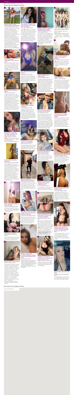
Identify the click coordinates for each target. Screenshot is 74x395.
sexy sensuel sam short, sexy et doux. (28, 72)
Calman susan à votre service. (11, 261)
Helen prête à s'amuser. (10, 233)
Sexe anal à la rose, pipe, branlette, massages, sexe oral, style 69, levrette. (10, 134)
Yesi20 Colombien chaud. (60, 155)
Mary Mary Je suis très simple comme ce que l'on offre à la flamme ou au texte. (28, 213)
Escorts (5, 3)
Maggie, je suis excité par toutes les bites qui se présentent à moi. (44, 183)
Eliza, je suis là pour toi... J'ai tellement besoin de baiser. (28, 180)
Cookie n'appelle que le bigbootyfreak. (43, 75)
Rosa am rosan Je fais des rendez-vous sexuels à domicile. (60, 57)
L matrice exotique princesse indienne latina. (61, 188)
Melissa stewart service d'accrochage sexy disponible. (12, 25)
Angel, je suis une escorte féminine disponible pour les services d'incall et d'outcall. (61, 228)
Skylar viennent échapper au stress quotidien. (11, 204)
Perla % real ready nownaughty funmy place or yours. (11, 60)
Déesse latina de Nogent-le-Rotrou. (11, 91)
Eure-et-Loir (13, 3)
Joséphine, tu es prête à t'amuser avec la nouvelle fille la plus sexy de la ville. (45, 258)
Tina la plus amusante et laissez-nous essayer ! (44, 152)
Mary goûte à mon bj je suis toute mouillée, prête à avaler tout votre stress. (28, 25)
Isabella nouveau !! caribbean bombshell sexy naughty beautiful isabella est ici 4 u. (45, 29)
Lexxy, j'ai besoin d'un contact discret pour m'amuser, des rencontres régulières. (45, 215)
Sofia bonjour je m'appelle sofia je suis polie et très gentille (60, 115)
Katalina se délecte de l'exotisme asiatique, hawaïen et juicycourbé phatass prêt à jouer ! (28, 255)
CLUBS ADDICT (7, 1)
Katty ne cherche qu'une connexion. (10, 160)
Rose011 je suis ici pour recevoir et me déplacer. (27, 141)
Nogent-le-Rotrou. (59, 77)
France (9, 3)
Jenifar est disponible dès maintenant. (27, 106)
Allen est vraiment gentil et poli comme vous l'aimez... (44, 110)
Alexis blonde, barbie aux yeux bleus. (62, 272)
